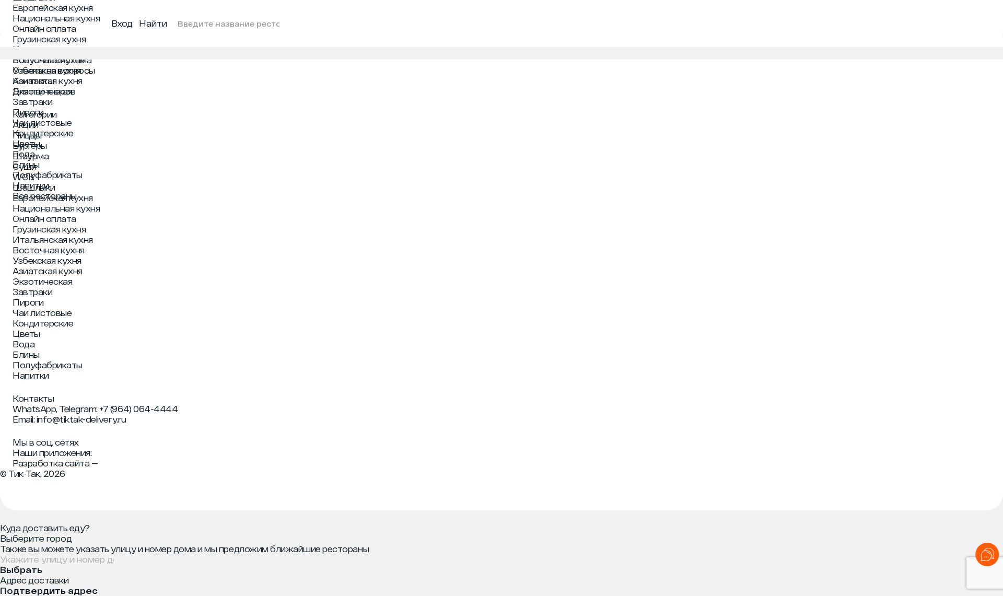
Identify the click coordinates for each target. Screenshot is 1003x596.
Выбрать (21, 570)
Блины (26, 164)
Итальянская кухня (53, 49)
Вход (122, 23)
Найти (153, 23)
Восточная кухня (49, 60)
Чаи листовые (42, 122)
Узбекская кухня (47, 70)
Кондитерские (43, 133)
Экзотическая (42, 91)
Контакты (33, 398)
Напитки (31, 185)
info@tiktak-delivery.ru (81, 419)
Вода (23, 154)
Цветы (26, 143)
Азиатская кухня (48, 81)
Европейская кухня (53, 8)
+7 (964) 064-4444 (138, 409)
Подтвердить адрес (49, 591)
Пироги (28, 112)
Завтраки (32, 102)
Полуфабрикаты (48, 175)
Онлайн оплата (44, 28)
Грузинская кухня (49, 39)
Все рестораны (45, 196)
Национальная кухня (56, 18)
